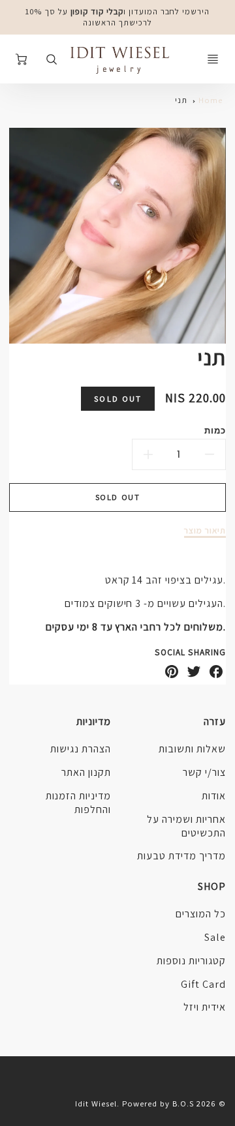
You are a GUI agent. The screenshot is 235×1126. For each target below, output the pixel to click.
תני (181, 100)
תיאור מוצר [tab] (205, 530)
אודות (214, 796)
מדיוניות (93, 721)
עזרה (215, 721)
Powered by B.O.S (158, 1103)
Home (210, 100)
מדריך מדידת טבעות (181, 856)
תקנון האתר (86, 772)
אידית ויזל (204, 1007)
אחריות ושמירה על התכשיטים (186, 826)
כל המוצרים (201, 914)
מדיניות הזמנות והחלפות (78, 802)
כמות (214, 430)
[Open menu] (213, 59)
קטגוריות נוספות (191, 961)
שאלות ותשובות (192, 749)
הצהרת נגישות (80, 749)
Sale (215, 937)
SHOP (212, 886)
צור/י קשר (204, 772)
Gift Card (203, 984)
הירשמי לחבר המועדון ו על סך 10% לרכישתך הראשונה (117, 17)
